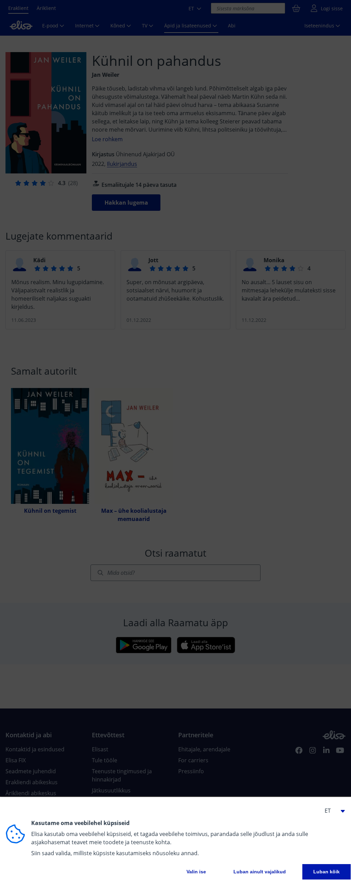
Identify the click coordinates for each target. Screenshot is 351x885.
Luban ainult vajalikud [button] (259, 871)
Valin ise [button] (196, 871)
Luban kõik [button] (326, 871)
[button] (332, 810)
